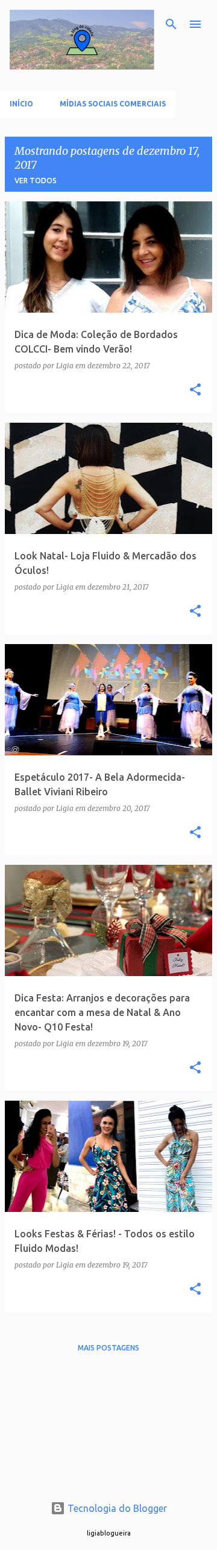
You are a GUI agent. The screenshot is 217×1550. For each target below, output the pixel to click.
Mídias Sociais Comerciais (113, 104)
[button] (195, 390)
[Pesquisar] (171, 24)
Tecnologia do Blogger (116, 1508)
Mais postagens (108, 1348)
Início (21, 104)
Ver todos (35, 180)
